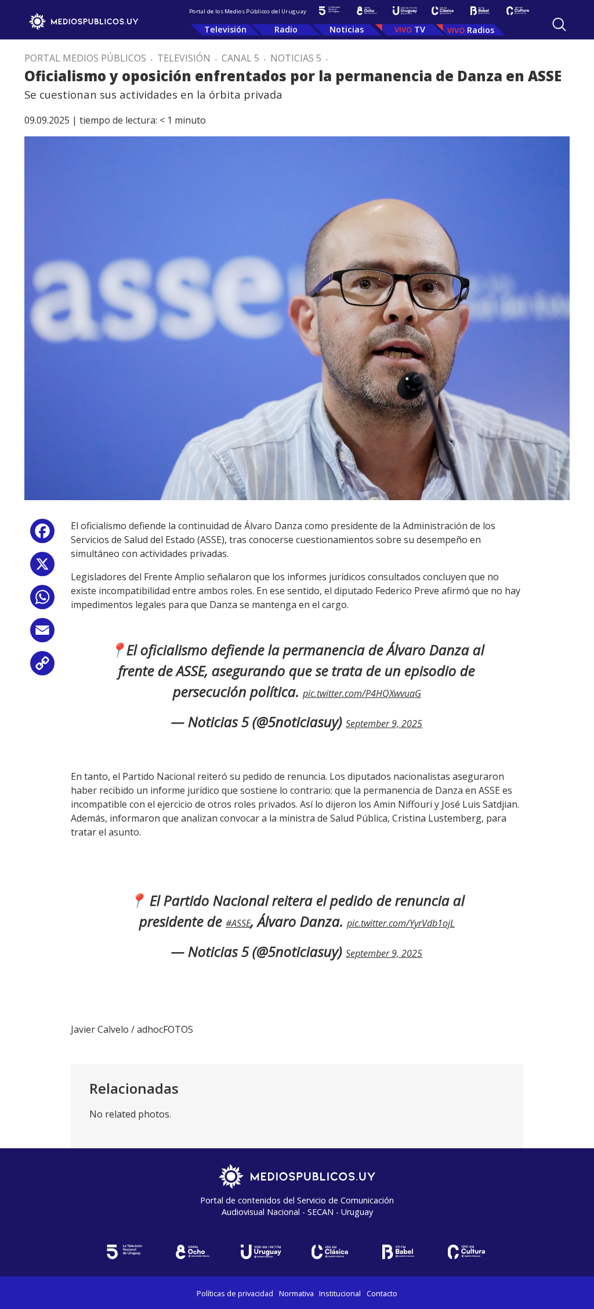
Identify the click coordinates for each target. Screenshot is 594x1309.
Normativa (296, 1293)
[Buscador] (559, 24)
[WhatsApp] (42, 601)
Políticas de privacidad (235, 1293)
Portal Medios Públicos (85, 58)
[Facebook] (42, 535)
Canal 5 (240, 58)
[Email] (42, 634)
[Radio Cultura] (518, 10)
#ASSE (238, 923)
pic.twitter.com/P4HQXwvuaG (362, 693)
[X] (42, 568)
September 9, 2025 (384, 723)
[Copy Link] (42, 667)
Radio (286, 29)
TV (419, 29)
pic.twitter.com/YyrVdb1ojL (401, 923)
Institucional (340, 1293)
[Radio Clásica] (442, 10)
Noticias (346, 29)
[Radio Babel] (480, 10)
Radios (480, 29)
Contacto (382, 1293)
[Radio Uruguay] (405, 10)
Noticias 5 (295, 58)
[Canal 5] (329, 10)
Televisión (225, 29)
